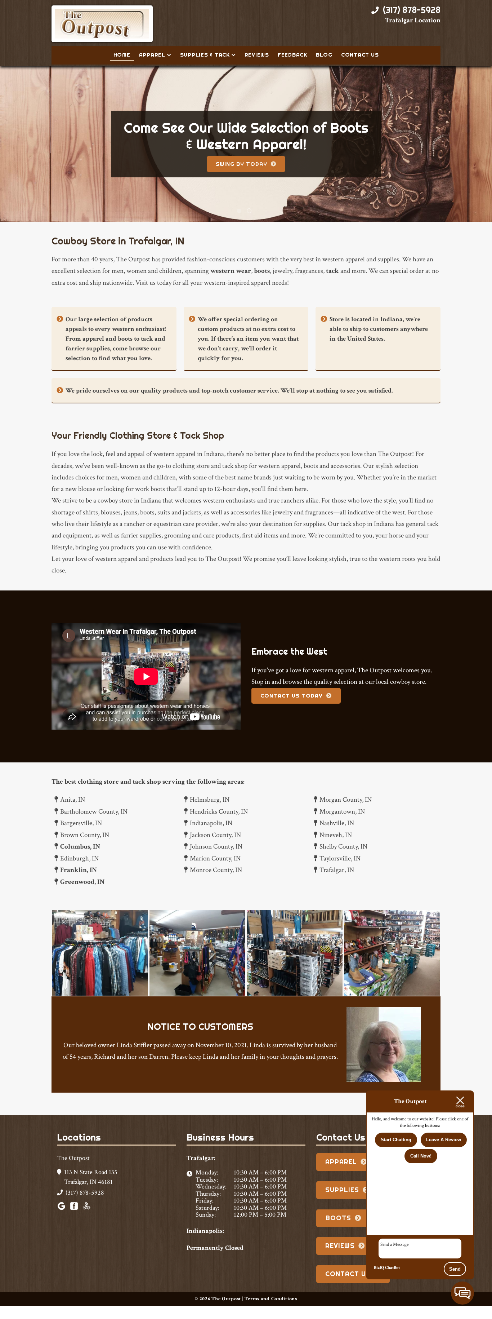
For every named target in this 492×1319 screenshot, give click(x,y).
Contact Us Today (291, 708)
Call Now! (420, 1156)
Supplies (342, 1203)
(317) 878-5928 (410, 10)
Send (455, 1269)
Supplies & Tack (205, 54)
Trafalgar (247, 170)
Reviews (257, 54)
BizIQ (379, 1267)
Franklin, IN (78, 883)
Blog (324, 54)
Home (121, 54)
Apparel (152, 54)
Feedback (292, 54)
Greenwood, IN (82, 894)
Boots (338, 1231)
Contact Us (360, 54)
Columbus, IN (80, 859)
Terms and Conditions (271, 1311)
